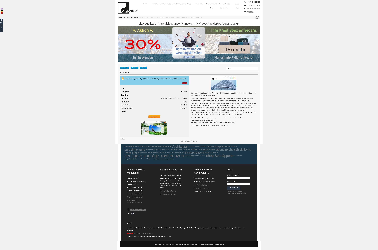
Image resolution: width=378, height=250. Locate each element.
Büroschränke (169, 149)
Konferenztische (211, 4)
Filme (136, 17)
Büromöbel (160, 150)
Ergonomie (208, 149)
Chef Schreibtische (192, 149)
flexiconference (143, 152)
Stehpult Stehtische (130, 159)
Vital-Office (128, 8)
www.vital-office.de (135, 197)
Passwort (231, 181)
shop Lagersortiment (199, 155)
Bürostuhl (178, 150)
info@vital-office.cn (202, 185)
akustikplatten (139, 146)
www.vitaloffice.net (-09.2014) (144, 233)
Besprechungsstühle (231, 146)
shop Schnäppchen (220, 155)
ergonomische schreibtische (233, 149)
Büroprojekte (199, 4)
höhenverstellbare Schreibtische (157, 152)
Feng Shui (130, 152)
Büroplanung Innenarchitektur (181, 4)
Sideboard (239, 155)
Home (145, 4)
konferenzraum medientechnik (175, 152)
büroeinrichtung (134, 149)
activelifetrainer (129, 146)
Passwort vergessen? (235, 191)
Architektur (180, 146)
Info (237, 4)
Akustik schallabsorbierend (158, 146)
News (211, 8)
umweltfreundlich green (145, 159)
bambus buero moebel (197, 147)
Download (224, 8)
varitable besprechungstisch (163, 159)
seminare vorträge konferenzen (154, 155)
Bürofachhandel (150, 149)
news (208, 152)
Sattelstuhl (215, 152)
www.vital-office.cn (202, 188)
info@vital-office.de (253, 8)
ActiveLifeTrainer (224, 4)
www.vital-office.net (169, 194)
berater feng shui (216, 146)
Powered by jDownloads (189, 141)
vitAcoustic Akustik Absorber (161, 4)
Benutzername (233, 175)
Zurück (122, 138)
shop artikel (189, 156)
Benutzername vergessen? (237, 193)
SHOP (237, 8)
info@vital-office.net (169, 191)
